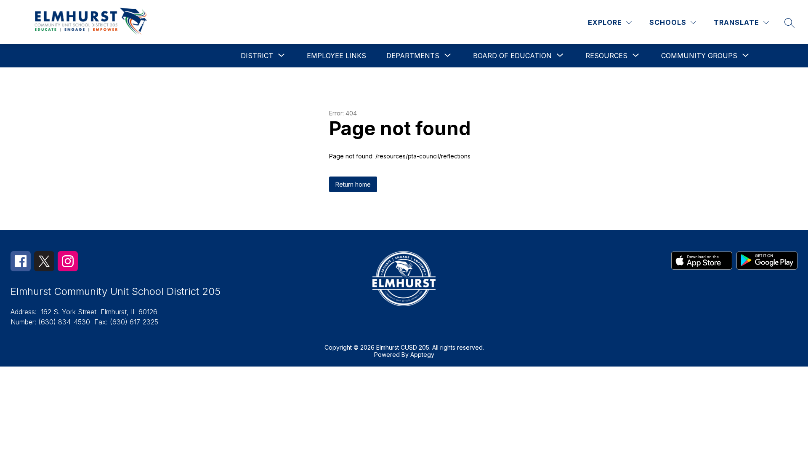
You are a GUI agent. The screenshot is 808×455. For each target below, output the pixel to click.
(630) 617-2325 (134, 322)
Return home (353, 184)
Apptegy (422, 354)
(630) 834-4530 (64, 322)
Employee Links (336, 55)
